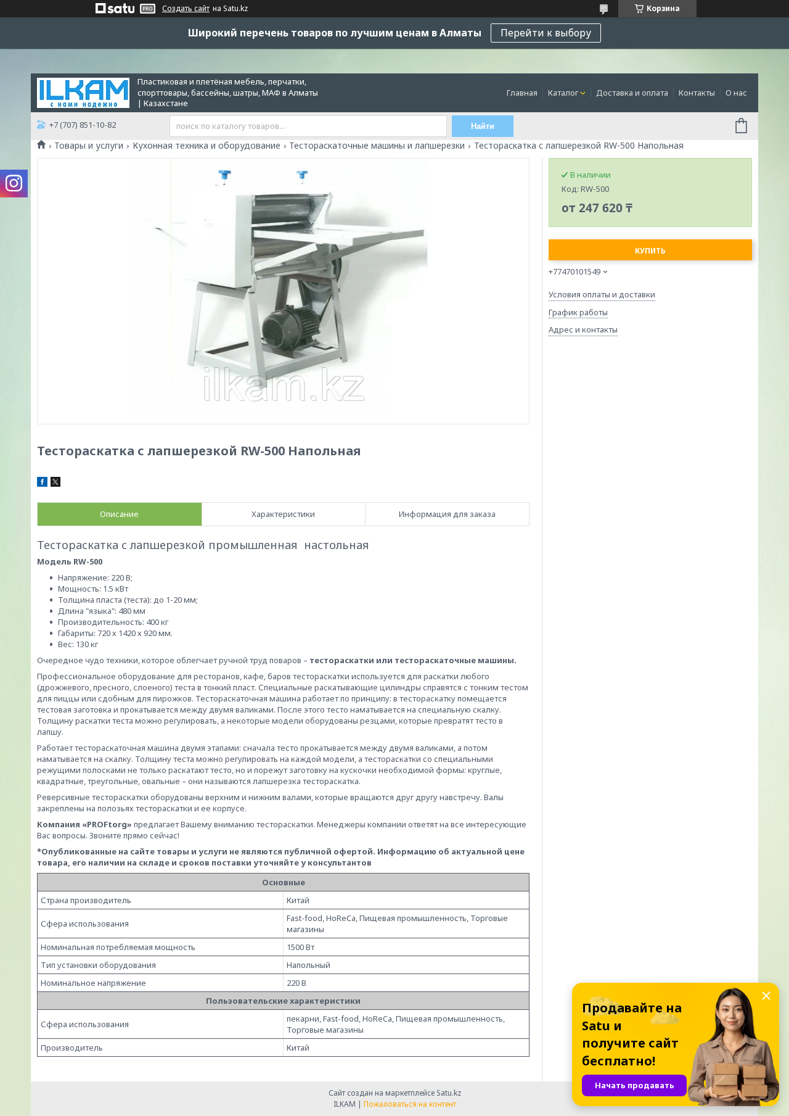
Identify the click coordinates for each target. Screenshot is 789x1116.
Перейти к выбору (546, 32)
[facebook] (42, 483)
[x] (55, 483)
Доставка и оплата (632, 92)
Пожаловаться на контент (410, 1104)
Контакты (697, 92)
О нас (736, 92)
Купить (650, 251)
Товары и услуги (88, 145)
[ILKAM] (83, 91)
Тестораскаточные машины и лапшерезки (377, 145)
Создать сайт (186, 8)
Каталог (563, 92)
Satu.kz (448, 1093)
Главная (522, 92)
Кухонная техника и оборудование (206, 145)
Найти (482, 126)
